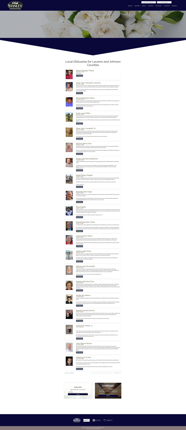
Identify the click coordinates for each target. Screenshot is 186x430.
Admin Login (98, 428)
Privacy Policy (88, 428)
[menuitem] (130, 6)
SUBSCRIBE (78, 394)
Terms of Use (93, 428)
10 (110, 372)
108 (118, 372)
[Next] (120, 373)
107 (115, 372)
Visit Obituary (79, 75)
